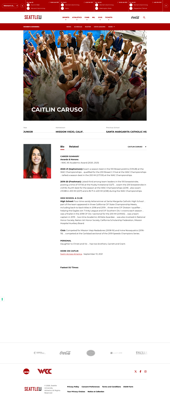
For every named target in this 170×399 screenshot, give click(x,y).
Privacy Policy (73, 387)
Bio (62, 146)
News (68, 26)
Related (74, 146)
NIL (93, 17)
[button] (22, 6)
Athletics (77, 17)
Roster (88, 26)
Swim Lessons (99, 26)
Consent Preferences (91, 387)
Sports (65, 17)
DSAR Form (128, 387)
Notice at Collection (96, 392)
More (110, 26)
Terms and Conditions (111, 387)
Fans (87, 17)
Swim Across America (71, 254)
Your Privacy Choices (76, 392)
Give (100, 17)
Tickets (108, 17)
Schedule (78, 26)
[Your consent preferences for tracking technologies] (2, 299)
